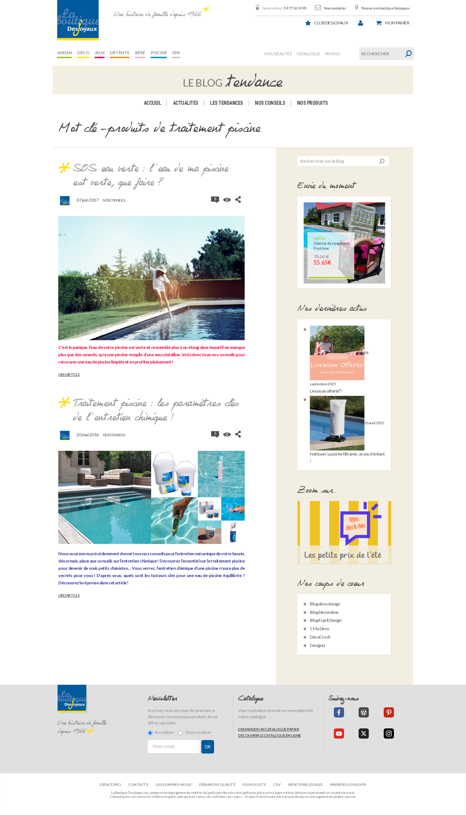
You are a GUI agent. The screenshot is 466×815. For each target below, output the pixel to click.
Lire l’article (68, 375)
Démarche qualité (217, 784)
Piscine (159, 52)
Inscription (164, 732)
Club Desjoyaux (331, 22)
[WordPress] (364, 712)
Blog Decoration (324, 612)
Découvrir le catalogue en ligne (269, 735)
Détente (120, 52)
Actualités (185, 103)
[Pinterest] (389, 712)
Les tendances (226, 103)
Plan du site (254, 784)
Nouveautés (278, 53)
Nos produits (312, 103)
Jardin (64, 52)
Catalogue (308, 53)
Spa (176, 52)
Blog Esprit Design (325, 620)
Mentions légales (305, 784)
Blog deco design (325, 604)
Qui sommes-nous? (173, 784)
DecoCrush (320, 637)
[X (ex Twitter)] (364, 733)
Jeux (99, 52)
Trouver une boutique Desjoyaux (385, 8)
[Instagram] (389, 733)
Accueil (152, 103)
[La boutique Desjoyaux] (233, 79)
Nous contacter (335, 8)
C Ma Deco (319, 628)
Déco (83, 52)
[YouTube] (339, 733)
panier (397, 22)
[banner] (78, 20)
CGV (277, 784)
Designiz (317, 645)
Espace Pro (110, 784)
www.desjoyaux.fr (348, 784)
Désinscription (198, 732)
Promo (332, 53)
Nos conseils (270, 103)
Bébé (140, 52)
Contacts (138, 784)
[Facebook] (339, 712)
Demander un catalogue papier (268, 729)
